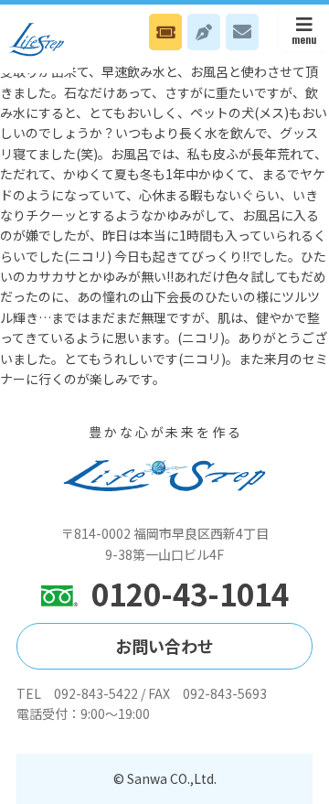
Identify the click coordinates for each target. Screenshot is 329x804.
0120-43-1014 (190, 594)
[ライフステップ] (36, 39)
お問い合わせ (242, 32)
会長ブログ (203, 32)
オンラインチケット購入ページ (165, 32)
